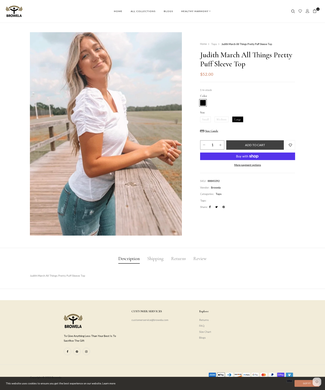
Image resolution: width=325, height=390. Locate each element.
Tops (219, 193)
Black (212, 103)
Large (237, 119)
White (222, 103)
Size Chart (205, 331)
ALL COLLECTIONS (143, 11)
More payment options (247, 164)
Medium (221, 119)
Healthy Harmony (195, 11)
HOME (118, 11)
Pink (203, 103)
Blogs (202, 337)
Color (203, 96)
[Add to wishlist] (290, 145)
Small (205, 119)
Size (202, 112)
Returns (204, 319)
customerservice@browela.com (149, 319)
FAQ (201, 325)
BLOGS (168, 11)
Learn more (108, 383)
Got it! (307, 383)
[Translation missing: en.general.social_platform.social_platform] (67, 351)
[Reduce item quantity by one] (204, 145)
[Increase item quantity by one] (220, 145)
